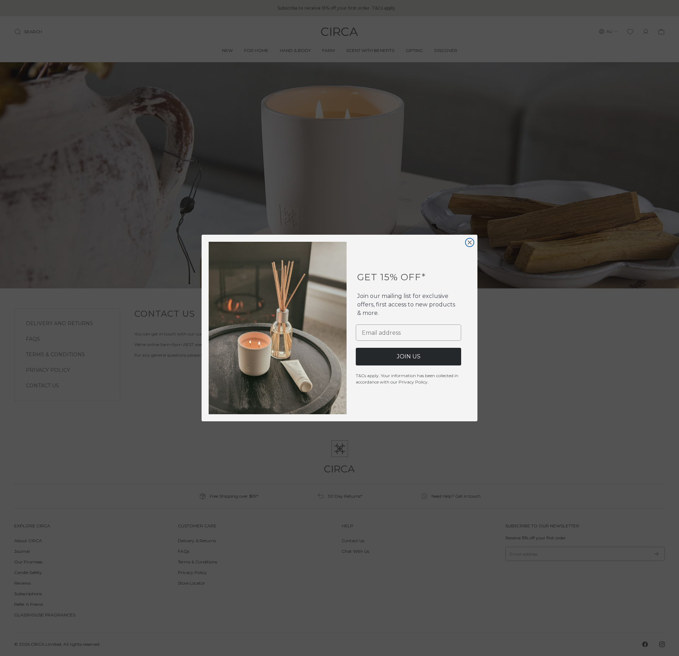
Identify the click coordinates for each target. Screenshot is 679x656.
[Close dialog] (469, 242)
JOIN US (408, 356)
